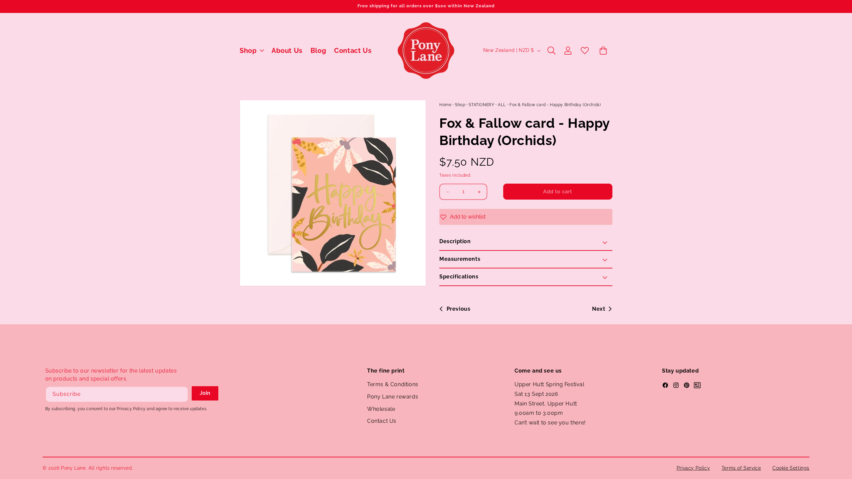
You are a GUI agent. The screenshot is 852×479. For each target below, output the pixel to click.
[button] (252, 50)
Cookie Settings (790, 468)
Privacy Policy (693, 468)
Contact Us (381, 421)
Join (205, 393)
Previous (458, 309)
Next (598, 309)
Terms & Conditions (392, 384)
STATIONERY (481, 104)
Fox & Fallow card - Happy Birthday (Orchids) (555, 104)
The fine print (385, 371)
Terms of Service (741, 468)
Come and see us (538, 371)
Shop (460, 104)
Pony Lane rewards (392, 397)
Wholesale (381, 409)
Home (445, 104)
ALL (502, 104)
